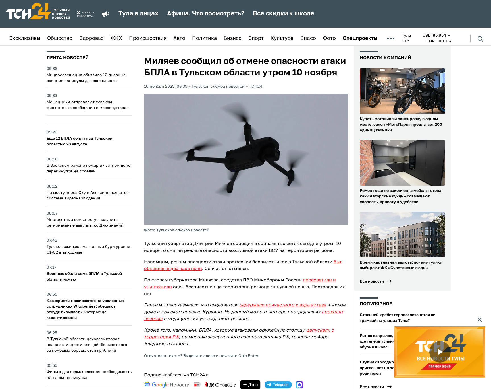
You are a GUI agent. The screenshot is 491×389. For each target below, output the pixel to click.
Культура (282, 38)
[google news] (167, 385)
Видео (308, 38)
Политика (204, 38)
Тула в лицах (138, 14)
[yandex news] (215, 384)
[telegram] (278, 384)
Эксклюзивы (24, 38)
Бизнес (233, 38)
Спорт (256, 38)
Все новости (372, 281)
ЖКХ (116, 38)
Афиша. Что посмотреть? (205, 14)
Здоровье (91, 38)
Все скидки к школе (283, 14)
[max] (299, 384)
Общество (59, 38)
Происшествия (148, 38)
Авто (179, 38)
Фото (329, 38)
